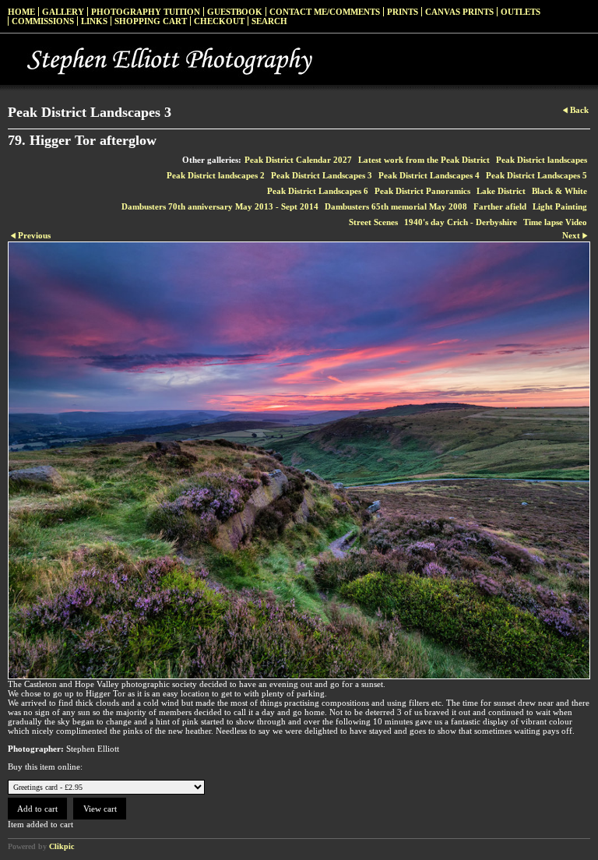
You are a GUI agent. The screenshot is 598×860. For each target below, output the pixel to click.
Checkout (219, 21)
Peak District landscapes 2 (216, 175)
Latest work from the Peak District (424, 159)
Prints (402, 11)
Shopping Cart (150, 21)
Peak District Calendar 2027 (298, 159)
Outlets (520, 11)
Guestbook (234, 11)
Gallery (63, 11)
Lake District (501, 191)
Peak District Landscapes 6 (317, 191)
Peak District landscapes (541, 159)
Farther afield (499, 206)
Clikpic (61, 846)
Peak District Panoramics (422, 191)
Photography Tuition (145, 11)
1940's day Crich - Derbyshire (460, 222)
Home (21, 11)
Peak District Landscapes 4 (429, 175)
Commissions (43, 21)
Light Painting (560, 206)
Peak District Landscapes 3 (321, 175)
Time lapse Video (555, 222)
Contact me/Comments (324, 11)
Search (269, 21)
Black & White (559, 191)
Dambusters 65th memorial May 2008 (396, 206)
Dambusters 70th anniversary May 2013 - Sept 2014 (219, 206)
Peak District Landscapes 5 (536, 175)
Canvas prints (459, 11)
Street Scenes (373, 222)
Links (94, 21)
